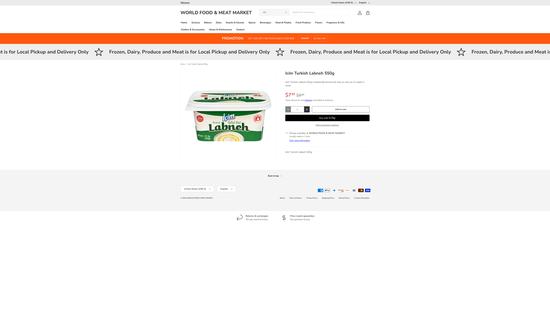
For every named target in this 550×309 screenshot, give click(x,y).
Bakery (208, 22)
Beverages (265, 22)
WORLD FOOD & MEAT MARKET (200, 198)
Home (184, 22)
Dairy (218, 22)
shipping (308, 100)
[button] (368, 13)
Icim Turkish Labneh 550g (198, 64)
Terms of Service (295, 198)
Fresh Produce (303, 22)
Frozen (318, 22)
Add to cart (340, 109)
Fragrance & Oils (335, 22)
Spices (252, 22)
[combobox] (304, 12)
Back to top (273, 176)
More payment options (327, 125)
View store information (299, 140)
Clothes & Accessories (193, 29)
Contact (240, 29)
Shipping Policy (328, 198)
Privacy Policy (312, 198)
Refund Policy (344, 198)
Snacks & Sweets (235, 22)
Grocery (195, 22)
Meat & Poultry (283, 22)
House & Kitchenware (220, 29)
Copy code (321, 38)
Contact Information (362, 198)
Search (282, 198)
